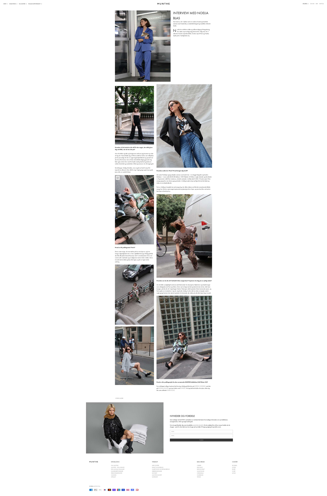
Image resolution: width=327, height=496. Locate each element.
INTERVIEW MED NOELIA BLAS (190, 15)
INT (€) (234, 467)
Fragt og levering (157, 467)
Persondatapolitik (116, 473)
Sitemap (113, 477)
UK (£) (234, 473)
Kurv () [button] (321, 3)
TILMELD (201, 440)
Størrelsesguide (157, 471)
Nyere (117, 398)
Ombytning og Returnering (161, 469)
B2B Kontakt (201, 469)
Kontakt (154, 473)
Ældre (121, 398)
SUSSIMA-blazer (164, 388)
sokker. (183, 388)
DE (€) (233, 469)
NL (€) (233, 471)
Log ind (312, 3)
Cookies (113, 475)
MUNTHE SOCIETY (198, 425)
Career (199, 465)
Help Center (155, 465)
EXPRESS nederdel (200, 386)
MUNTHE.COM (96, 486)
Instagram (200, 473)
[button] (317, 4)
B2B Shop (200, 467)
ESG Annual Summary (117, 469)
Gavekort (155, 477)
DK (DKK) (234, 465)
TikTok (199, 477)
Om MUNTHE (114, 465)
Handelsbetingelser (117, 471)
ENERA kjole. (171, 390)
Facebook (200, 475)
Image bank (200, 471)
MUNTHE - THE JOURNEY (117, 467)
